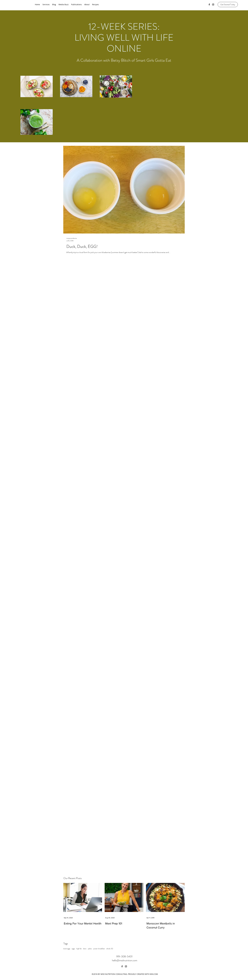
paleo (90, 948)
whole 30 (109, 948)
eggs (73, 948)
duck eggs (66, 948)
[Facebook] (209, 4)
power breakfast (99, 948)
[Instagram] (213, 4)
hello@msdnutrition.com (124, 960)
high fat (79, 948)
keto (84, 948)
